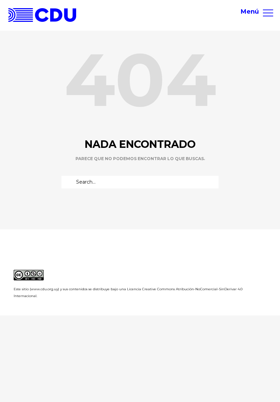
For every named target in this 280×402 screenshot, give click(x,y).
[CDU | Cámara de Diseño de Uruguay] (42, 15)
